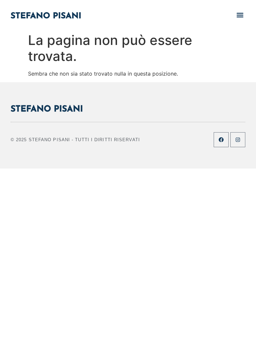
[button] (239, 14)
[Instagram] (237, 139)
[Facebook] (221, 139)
